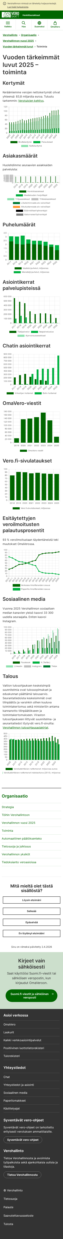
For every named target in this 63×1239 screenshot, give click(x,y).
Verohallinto (10, 34)
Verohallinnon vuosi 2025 (18, 40)
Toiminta (7, 830)
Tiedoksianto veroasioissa (19, 862)
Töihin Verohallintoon (16, 815)
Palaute (8, 1207)
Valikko (8, 26)
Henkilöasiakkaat (31, 15)
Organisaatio (29, 34)
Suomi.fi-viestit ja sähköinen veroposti (29, 995)
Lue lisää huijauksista (17, 7)
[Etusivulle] (10, 14)
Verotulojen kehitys (31, 100)
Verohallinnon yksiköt (16, 854)
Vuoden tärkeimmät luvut (18, 46)
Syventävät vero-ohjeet (22, 1139)
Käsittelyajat (12, 1108)
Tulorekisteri (12, 1056)
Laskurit (9, 1032)
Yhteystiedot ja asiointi (19, 1085)
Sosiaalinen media (15, 1092)
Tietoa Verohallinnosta (22, 1175)
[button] (31, 900)
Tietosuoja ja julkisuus (16, 846)
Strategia (8, 807)
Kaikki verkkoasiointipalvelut (22, 1040)
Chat (7, 1077)
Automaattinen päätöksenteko (22, 838)
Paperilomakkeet (15, 1100)
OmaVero (10, 1024)
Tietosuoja (10, 1198)
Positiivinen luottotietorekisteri (24, 1048)
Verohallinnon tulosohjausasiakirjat (25, 727)
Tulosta (8, 1224)
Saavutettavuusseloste (18, 1215)
